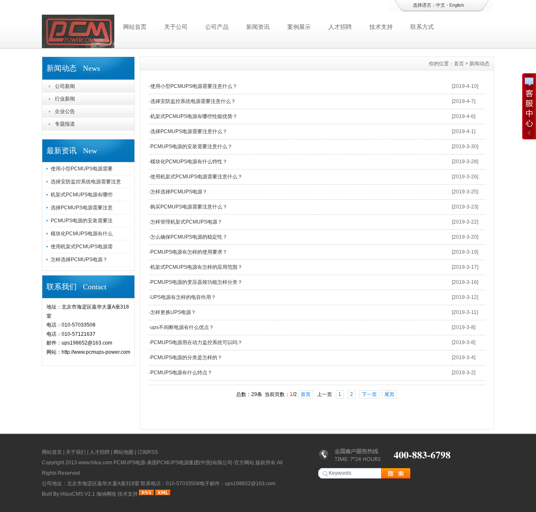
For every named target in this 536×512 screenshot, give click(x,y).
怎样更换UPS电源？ (173, 312)
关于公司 (176, 26)
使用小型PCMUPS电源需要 (82, 169)
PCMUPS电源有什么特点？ (181, 373)
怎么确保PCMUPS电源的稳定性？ (188, 237)
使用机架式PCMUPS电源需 (82, 247)
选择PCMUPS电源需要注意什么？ (188, 131)
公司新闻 (65, 86)
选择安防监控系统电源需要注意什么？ (193, 101)
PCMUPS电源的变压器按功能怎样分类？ (196, 282)
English (456, 5)
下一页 (369, 394)
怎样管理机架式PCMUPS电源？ (186, 222)
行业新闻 (65, 99)
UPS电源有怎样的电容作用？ (183, 297)
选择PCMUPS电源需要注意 (82, 208)
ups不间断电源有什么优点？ (182, 327)
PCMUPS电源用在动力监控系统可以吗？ (196, 342)
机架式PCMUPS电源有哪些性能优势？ (193, 116)
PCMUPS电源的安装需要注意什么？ (191, 146)
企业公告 (65, 111)
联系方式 (422, 26)
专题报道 (65, 124)
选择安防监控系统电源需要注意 (86, 182)
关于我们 (76, 452)
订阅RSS (147, 452)
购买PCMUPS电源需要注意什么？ (188, 207)
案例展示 (299, 26)
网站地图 (123, 452)
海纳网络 (106, 494)
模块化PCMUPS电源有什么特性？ (188, 162)
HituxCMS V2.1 (77, 494)
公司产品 (217, 26)
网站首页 (135, 26)
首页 (459, 64)
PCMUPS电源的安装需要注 (82, 221)
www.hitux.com (95, 463)
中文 (440, 5)
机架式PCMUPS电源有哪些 (82, 195)
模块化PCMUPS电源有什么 (82, 234)
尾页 (389, 394)
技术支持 (381, 26)
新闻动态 (479, 64)
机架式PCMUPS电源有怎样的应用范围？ (196, 267)
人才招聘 (340, 26)
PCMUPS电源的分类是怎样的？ (186, 357)
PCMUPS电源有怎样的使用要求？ (188, 252)
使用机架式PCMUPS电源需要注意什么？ (196, 177)
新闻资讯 (258, 26)
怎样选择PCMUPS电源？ (79, 259)
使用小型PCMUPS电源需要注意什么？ (193, 86)
